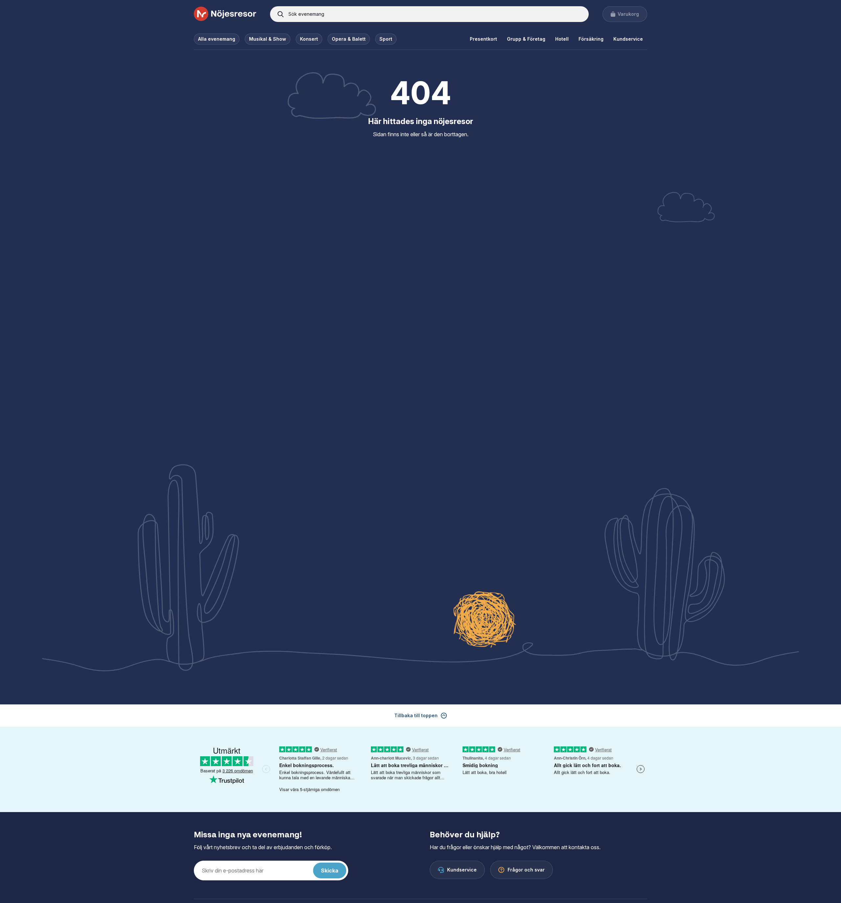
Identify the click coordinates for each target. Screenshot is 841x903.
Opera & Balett (349, 39)
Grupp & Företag (526, 39)
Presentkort (483, 39)
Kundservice (628, 39)
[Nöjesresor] (225, 14)
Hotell (562, 39)
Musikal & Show (267, 39)
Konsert (309, 39)
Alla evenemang (216, 39)
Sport (385, 39)
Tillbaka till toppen (416, 715)
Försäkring (591, 39)
